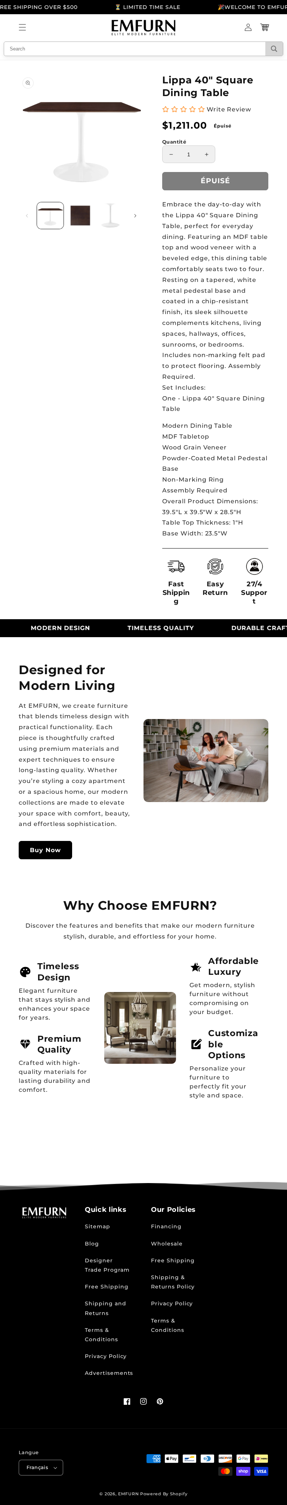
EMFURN (128, 1493)
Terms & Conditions (101, 1335)
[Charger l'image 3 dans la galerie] (110, 215)
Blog (92, 1243)
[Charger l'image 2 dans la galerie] (80, 215)
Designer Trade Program (107, 1265)
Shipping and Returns (105, 1308)
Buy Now (45, 850)
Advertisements (109, 1373)
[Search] (274, 49)
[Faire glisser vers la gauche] (27, 216)
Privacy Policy (106, 1356)
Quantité (174, 142)
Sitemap (97, 1226)
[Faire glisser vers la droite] (135, 216)
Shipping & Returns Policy (173, 1282)
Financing (166, 1226)
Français (37, 1467)
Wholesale (167, 1243)
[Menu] (22, 27)
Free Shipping (106, 1286)
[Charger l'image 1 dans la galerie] (50, 215)
